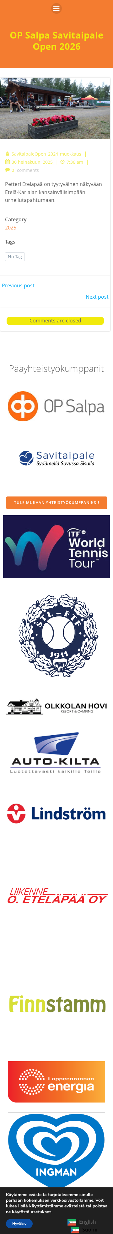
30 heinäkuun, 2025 (32, 162)
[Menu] (56, 8)
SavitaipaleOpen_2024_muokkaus (46, 154)
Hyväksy (19, 1223)
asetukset (41, 1212)
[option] (83, 1230)
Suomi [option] (89, 1229)
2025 (10, 227)
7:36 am (75, 162)
